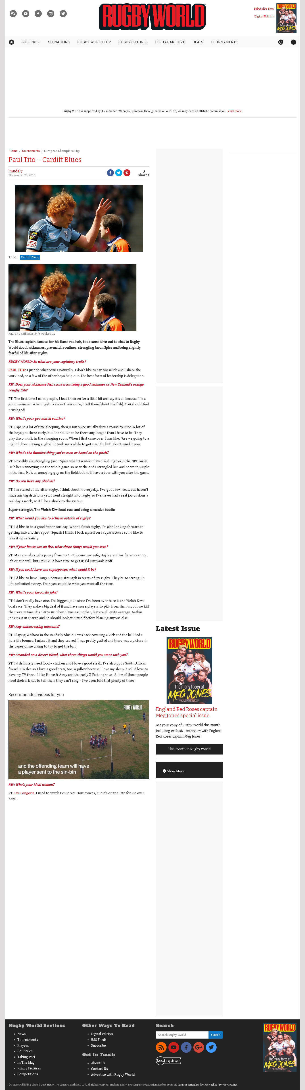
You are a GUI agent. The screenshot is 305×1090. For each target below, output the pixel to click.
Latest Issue (178, 628)
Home (13, 151)
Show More (175, 771)
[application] (78, 739)
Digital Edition (264, 16)
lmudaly (15, 171)
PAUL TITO (16, 370)
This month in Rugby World (189, 749)
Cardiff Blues (30, 257)
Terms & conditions (188, 1084)
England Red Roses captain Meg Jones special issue (187, 712)
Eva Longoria (24, 793)
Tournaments (31, 151)
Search (215, 1035)
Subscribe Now (264, 8)
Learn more (234, 111)
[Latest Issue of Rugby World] (286, 18)
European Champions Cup (62, 151)
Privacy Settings (228, 1084)
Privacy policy (209, 1084)
